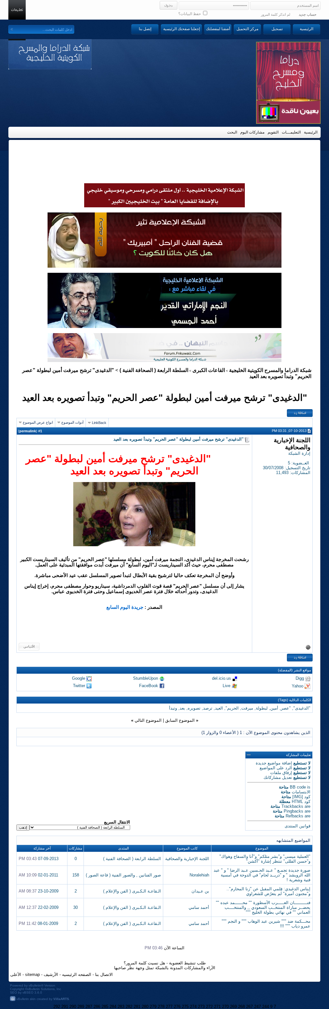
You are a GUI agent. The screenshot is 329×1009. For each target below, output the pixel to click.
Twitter (79, 685)
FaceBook (148, 685)
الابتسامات (301, 791)
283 (121, 1006)
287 (88, 1006)
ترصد (207, 708)
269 (233, 1006)
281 (137, 1006)
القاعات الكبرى (208, 370)
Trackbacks (292, 806)
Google (78, 678)
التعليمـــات (291, 132)
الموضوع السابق (180, 720)
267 (249, 1006)
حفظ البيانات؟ (190, 14)
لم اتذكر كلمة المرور (275, 14)
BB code (298, 787)
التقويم (273, 132)
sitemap (32, 974)
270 (225, 1006)
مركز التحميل (247, 29)
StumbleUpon (145, 678)
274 (193, 1006)
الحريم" (232, 708)
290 (72, 1006)
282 (129, 1006)
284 (113, 1006)
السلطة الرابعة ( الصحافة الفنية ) (154, 370)
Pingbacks (293, 811)
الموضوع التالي (148, 720)
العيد (219, 708)
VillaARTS (61, 999)
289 (80, 1006)
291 (64, 1006)
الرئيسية (306, 29)
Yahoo (297, 685)
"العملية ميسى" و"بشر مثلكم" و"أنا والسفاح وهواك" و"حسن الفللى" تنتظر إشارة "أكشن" (264, 859)
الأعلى (15, 974)
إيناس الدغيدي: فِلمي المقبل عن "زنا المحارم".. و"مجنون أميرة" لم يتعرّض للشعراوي (268, 891)
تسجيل (277, 29)
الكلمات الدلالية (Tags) (294, 700)
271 (217, 1006)
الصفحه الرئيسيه (76, 974)
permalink (27, 431)
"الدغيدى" (301, 708)
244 (265, 1006)
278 (161, 1006)
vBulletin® (36, 985)
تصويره (194, 708)
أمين (274, 708)
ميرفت (247, 708)
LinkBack (99, 423)
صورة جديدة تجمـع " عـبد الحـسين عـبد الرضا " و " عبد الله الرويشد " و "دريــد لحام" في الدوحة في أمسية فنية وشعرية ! (262, 875)
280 (145, 1006)
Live (226, 685)
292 (56, 1006)
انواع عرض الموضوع (38, 422)
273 (201, 1006)
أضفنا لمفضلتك (218, 29)
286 (96, 1006)
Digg (300, 678)
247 (257, 1006)
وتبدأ (173, 708)
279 (153, 1006)
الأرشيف (51, 974)
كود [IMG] (301, 796)
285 (105, 1006)
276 (177, 1006)
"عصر (286, 708)
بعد (182, 708)
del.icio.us (221, 678)
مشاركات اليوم (252, 132)
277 (169, 1006)
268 (241, 1006)
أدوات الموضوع (72, 422)
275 (185, 1006)
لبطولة (262, 708)
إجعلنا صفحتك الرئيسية (181, 29)
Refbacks (294, 816)
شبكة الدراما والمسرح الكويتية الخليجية (270, 370)
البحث (232, 132)
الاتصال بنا (104, 974)
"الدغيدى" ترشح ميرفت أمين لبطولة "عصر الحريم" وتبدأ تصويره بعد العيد (164, 397)
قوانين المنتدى (297, 826)
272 (209, 1006)
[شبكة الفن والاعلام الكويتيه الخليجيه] (164, 266)
